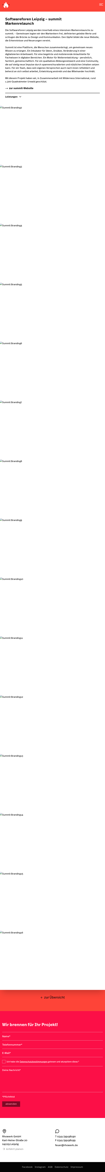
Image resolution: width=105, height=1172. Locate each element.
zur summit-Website (21, 88)
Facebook (27, 1166)
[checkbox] (3, 1061)
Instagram (40, 1166)
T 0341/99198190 (65, 1136)
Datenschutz (61, 1166)
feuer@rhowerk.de (66, 1145)
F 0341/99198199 (65, 1140)
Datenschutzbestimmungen (34, 1061)
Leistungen (11, 96)
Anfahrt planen (14, 1149)
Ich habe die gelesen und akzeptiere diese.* (43, 1061)
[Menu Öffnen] (101, 4)
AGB (50, 1166)
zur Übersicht (54, 997)
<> (6, 4)
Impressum (77, 1166)
